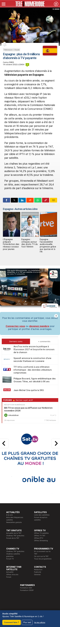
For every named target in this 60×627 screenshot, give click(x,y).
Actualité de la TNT (13, 533)
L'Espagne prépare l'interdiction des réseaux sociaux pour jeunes (11, 244)
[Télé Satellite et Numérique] (30, 4)
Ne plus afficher (39, 622)
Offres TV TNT (39, 536)
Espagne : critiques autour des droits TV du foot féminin (29, 243)
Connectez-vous (15, 326)
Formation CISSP (27, 590)
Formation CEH (26, 588)
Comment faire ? (11, 622)
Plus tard (27, 622)
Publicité (37, 572)
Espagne (8, 209)
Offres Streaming (41, 541)
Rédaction (38, 570)
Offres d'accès (12, 574)
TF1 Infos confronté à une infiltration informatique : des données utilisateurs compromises (33, 370)
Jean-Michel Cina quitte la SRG (29, 390)
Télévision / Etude (11, 50)
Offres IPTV (38, 538)
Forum (8, 577)
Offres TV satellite (41, 533)
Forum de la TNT (12, 538)
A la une (9, 515)
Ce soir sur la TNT (41, 556)
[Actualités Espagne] (50, 54)
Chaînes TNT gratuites (15, 536)
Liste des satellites (42, 515)
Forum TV (10, 559)
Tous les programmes (43, 559)
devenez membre (39, 326)
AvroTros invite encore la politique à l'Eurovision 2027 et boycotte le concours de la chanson (34, 349)
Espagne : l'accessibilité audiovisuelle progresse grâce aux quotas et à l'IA (48, 245)
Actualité (9, 572)
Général (37, 574)
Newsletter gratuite (14, 522)
